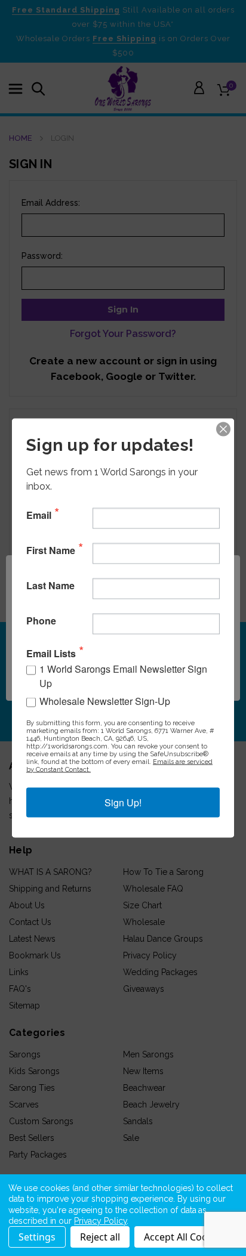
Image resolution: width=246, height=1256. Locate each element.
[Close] (223, 429)
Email (38, 514)
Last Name (50, 585)
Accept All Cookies (185, 1236)
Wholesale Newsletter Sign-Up (104, 701)
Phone (41, 620)
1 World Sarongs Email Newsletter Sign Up (123, 676)
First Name (50, 550)
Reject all (100, 1236)
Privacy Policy (100, 1221)
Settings (37, 1236)
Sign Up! (123, 802)
